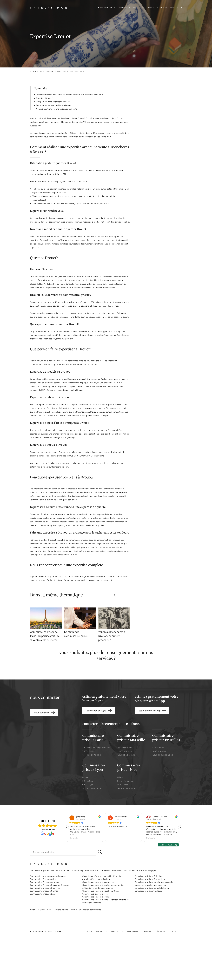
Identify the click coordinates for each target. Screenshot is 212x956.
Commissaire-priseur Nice (128, 767)
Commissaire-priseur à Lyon (42, 894)
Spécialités (138, 8)
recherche (181, 8)
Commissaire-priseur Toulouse (148, 891)
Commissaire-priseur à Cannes (44, 891)
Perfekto (97, 909)
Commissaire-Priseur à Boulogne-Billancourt (50, 885)
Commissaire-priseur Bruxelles (166, 737)
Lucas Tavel (159, 87)
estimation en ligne (96, 710)
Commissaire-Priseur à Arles (43, 879)
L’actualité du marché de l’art (52, 71)
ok (100, 852)
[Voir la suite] (106, 672)
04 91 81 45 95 (128, 755)
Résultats (162, 8)
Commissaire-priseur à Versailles (150, 879)
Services (123, 8)
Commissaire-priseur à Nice (95, 894)
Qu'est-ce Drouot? (44, 98)
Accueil (33, 71)
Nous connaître (105, 8)
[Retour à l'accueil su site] (48, 8)
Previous (116, 595)
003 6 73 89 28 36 (164, 755)
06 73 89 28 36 (93, 788)
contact (174, 8)
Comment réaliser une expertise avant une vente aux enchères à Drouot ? (69, 94)
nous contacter (159, 101)
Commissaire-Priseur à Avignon (44, 882)
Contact (73, 909)
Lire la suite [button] (73, 838)
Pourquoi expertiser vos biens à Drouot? (54, 105)
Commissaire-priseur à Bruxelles (45, 888)
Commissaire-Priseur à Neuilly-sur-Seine (100, 891)
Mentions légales (60, 909)
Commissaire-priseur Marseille (131, 737)
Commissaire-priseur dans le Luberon (152, 888)
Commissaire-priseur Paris (93, 737)
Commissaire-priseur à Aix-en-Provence (48, 876)
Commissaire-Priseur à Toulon (148, 876)
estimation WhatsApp (150, 710)
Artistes (150, 8)
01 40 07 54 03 (93, 755)
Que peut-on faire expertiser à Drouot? (53, 101)
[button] (180, 827)
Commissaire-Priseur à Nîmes (95, 897)
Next (128, 595)
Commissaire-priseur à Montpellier (98, 882)
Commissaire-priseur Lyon (93, 767)
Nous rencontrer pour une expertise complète (56, 109)
